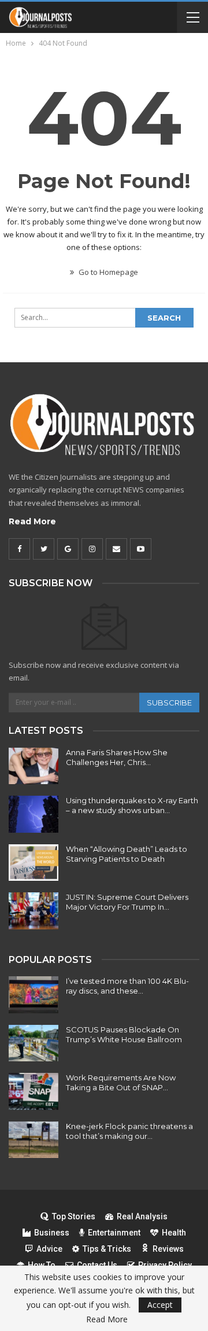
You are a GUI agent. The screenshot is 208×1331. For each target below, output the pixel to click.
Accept (160, 1304)
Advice (49, 1248)
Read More (32, 521)
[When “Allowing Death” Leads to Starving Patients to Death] (33, 862)
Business (51, 1232)
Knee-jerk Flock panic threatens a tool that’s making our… (129, 1131)
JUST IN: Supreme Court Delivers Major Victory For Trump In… (127, 901)
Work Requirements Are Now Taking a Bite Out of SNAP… (121, 1082)
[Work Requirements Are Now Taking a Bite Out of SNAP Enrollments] (33, 1091)
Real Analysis (142, 1216)
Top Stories (73, 1216)
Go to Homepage (107, 272)
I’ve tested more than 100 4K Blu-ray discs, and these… (127, 985)
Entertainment (114, 1232)
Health (174, 1232)
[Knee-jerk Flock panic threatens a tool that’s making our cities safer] (33, 1140)
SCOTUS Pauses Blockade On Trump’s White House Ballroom (124, 1034)
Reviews (168, 1248)
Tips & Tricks (107, 1248)
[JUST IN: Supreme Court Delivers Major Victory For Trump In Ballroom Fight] (33, 910)
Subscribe (169, 702)
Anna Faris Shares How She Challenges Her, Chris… (117, 757)
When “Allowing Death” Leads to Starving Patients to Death (126, 853)
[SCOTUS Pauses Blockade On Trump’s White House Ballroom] (33, 1043)
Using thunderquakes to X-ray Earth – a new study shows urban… (132, 805)
